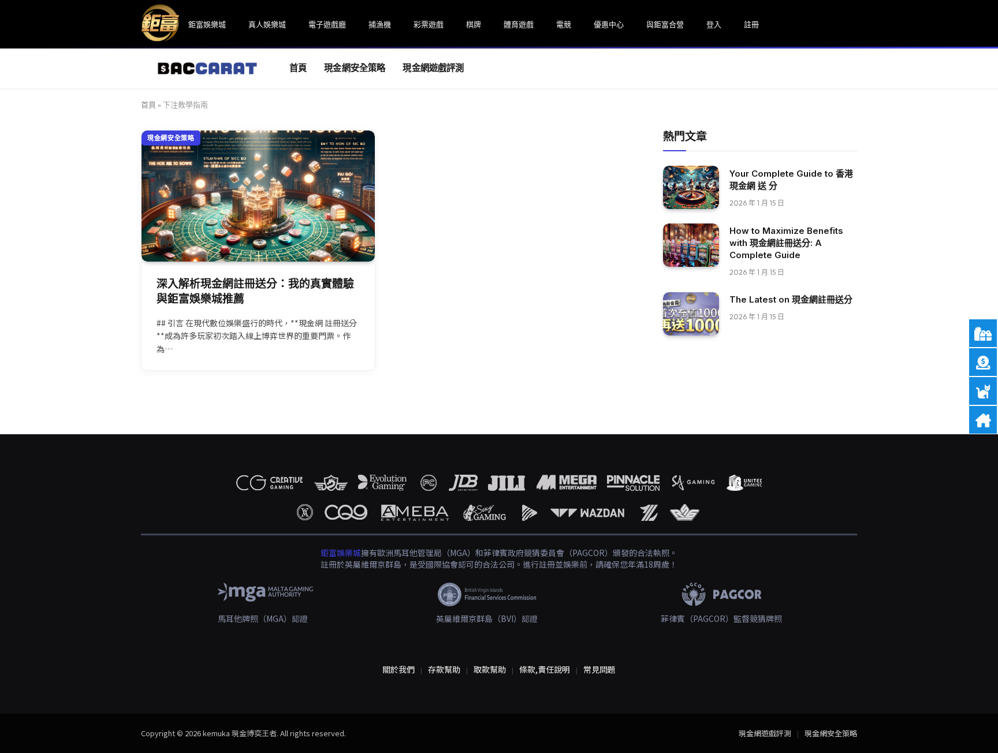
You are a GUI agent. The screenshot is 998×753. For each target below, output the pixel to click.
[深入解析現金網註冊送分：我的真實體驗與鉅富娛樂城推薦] (258, 196)
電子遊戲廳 (327, 24)
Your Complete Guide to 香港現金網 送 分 (791, 179)
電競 (563, 24)
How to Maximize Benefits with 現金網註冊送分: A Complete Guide (786, 242)
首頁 (298, 67)
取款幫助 (490, 669)
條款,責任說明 (544, 669)
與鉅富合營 (665, 24)
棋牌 (473, 24)
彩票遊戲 (429, 24)
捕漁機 (379, 24)
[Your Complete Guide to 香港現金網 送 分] (691, 187)
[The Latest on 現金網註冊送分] (691, 314)
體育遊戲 (519, 24)
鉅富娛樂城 (207, 24)
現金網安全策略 (354, 67)
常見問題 (599, 669)
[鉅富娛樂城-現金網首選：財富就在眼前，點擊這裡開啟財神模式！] (200, 68)
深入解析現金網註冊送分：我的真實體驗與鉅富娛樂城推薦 (255, 291)
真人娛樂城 (267, 24)
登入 (713, 24)
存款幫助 (444, 669)
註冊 (751, 24)
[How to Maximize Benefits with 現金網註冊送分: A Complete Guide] (691, 245)
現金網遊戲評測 (433, 67)
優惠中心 (609, 24)
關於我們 (398, 669)
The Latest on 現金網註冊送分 (790, 299)
